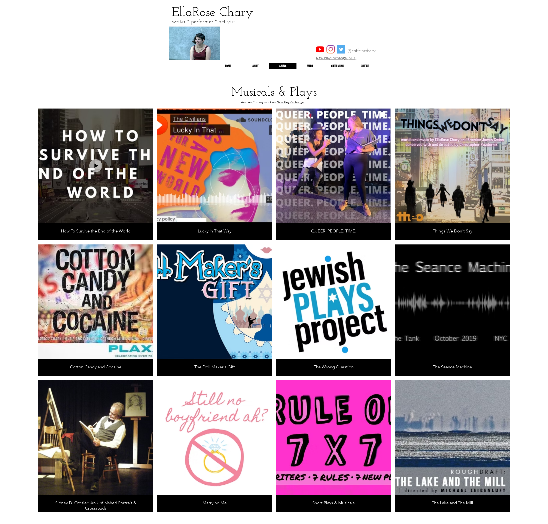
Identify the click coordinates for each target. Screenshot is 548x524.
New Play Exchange (290, 102)
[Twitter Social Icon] (341, 49)
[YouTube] (320, 49)
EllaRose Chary (212, 12)
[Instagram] (330, 49)
